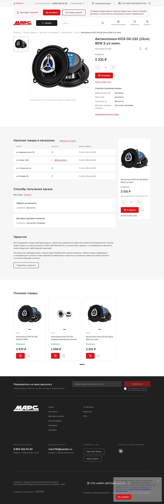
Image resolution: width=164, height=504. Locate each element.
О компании (88, 407)
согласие (134, 388)
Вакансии (87, 412)
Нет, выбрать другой (73, 12)
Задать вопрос (92, 459)
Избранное (134, 24)
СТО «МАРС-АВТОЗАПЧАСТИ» (134, 3)
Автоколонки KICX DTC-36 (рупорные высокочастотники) (64, 338)
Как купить (53, 412)
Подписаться (137, 384)
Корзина (147, 24)
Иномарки (53, 425)
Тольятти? (34, 12)
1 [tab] (82, 364)
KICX (18, 333)
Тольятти (27, 195)
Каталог (48, 23)
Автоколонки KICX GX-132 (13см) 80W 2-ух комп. (99, 338)
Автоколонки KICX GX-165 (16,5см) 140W (26, 338)
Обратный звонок (93, 451)
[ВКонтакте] (137, 51)
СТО (85, 416)
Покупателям (76, 3)
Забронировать (60, 160)
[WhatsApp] (145, 51)
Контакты (53, 430)
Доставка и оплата (56, 416)
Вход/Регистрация (118, 24)
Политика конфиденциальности (96, 493)
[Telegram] (133, 51)
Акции (51, 407)
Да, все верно (51, 12)
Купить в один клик (103, 82)
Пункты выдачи (55, 421)
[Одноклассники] (141, 51)
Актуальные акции (103, 3)
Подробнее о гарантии (26, 265)
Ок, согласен (123, 497)
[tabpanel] (30, 329)
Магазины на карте (68, 141)
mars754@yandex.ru (60, 449)
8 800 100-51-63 (59, 3)
